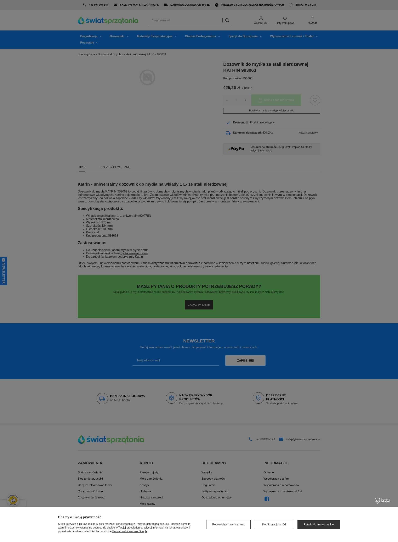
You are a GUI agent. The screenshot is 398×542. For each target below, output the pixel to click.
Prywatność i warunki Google (129, 531)
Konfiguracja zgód (274, 524)
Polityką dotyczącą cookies (152, 523)
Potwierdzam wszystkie (319, 524)
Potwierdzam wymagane (228, 524)
